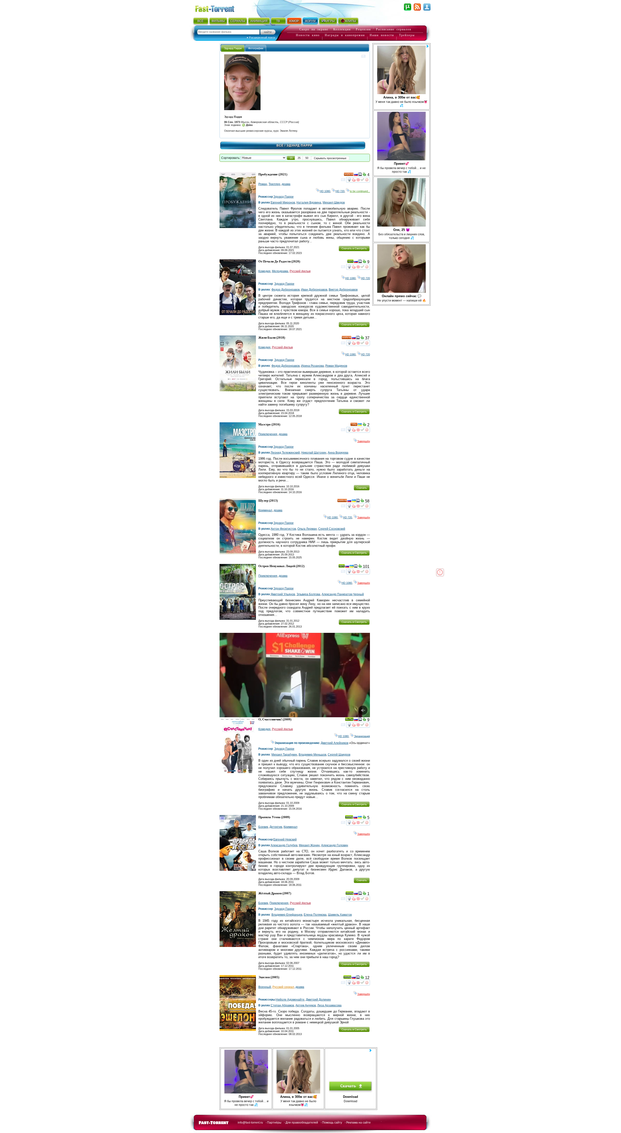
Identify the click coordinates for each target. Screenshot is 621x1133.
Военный (264, 987)
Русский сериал (283, 987)
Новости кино (308, 35)
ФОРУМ (310, 21)
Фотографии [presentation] (255, 48)
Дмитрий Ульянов (283, 594)
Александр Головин (334, 845)
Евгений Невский (285, 839)
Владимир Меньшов (312, 754)
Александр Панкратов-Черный (343, 594)
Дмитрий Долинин (318, 999)
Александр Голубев (284, 845)
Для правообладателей (302, 1122)
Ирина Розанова (312, 365)
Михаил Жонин (309, 845)
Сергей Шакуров (339, 754)
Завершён (363, 441)
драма (286, 184)
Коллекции (342, 29)
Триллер (274, 184)
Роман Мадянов (336, 365)
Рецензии (363, 29)
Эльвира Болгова (308, 594)
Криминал (265, 510)
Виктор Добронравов (343, 289)
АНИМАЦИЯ (259, 21)
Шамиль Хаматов (340, 914)
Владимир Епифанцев (286, 914)
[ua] (360, 425)
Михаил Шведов (334, 202)
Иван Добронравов (314, 289)
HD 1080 (325, 191)
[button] (291, 158)
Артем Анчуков (305, 1005)
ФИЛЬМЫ (218, 21)
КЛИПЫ (350, 21)
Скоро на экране (313, 29)
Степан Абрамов (282, 1005)
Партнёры (274, 1122)
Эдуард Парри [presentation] (233, 48)
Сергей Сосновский (331, 528)
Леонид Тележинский (285, 452)
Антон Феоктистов (283, 528)
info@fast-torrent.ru (250, 1122)
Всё (280, 145)
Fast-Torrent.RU (219, 8)
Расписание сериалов (393, 29)
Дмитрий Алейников (334, 743)
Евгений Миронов (283, 202)
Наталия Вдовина (308, 202)
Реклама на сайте (358, 1122)
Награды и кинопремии (345, 35)
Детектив (276, 827)
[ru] (356, 175)
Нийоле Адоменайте (290, 999)
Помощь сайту (332, 1122)
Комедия (264, 271)
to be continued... (360, 191)
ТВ (278, 21)
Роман (262, 184)
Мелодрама (280, 271)
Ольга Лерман (307, 528)
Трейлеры (407, 35)
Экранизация (362, 736)
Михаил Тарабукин (284, 754)
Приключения (267, 434)
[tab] (233, 48)
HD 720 (339, 191)
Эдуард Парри (283, 196)
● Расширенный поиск (261, 37)
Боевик (263, 827)
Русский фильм (300, 271)
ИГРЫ (330, 21)
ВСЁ (200, 21)
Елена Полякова (315, 914)
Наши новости (382, 35)
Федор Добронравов (285, 289)
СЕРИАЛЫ (237, 21)
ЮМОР (294, 21)
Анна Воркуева (338, 452)
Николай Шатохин (313, 452)
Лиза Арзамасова (329, 1005)
